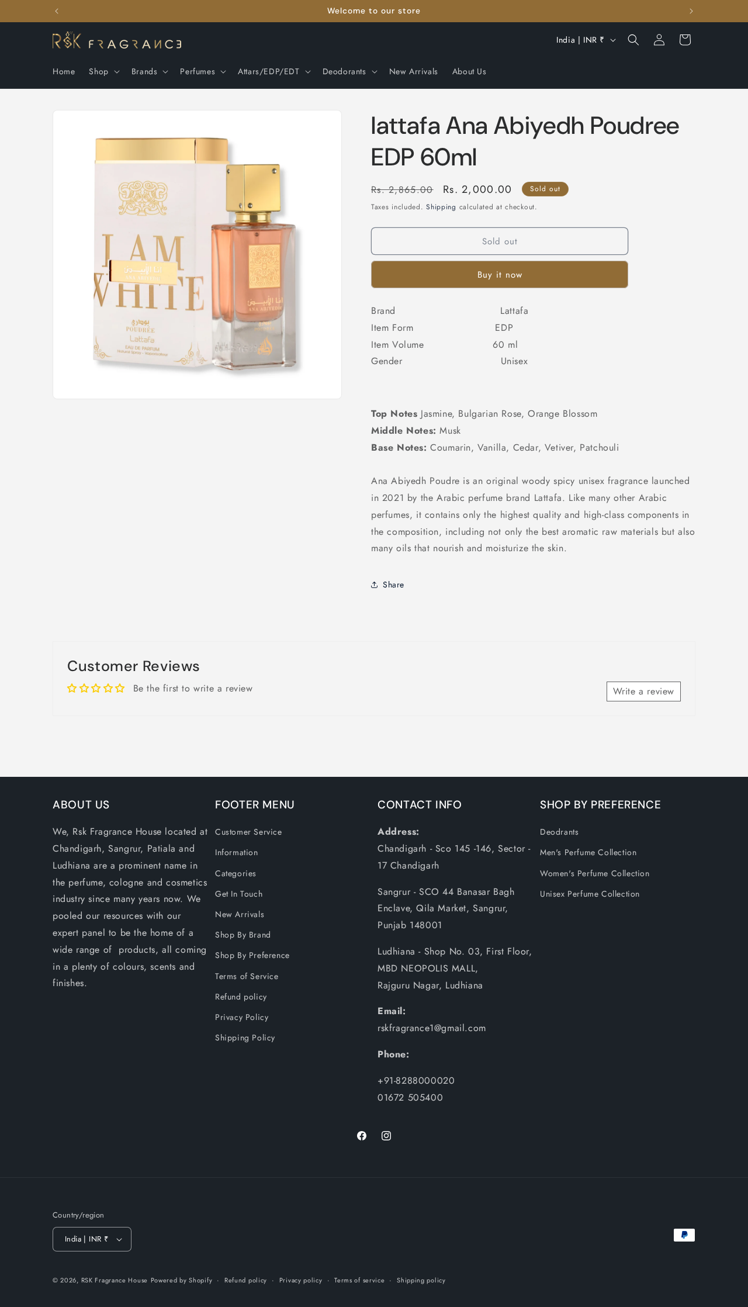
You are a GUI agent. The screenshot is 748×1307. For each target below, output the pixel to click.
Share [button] (393, 584)
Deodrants (559, 832)
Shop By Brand (243, 935)
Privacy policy (301, 1280)
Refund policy (241, 996)
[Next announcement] (691, 11)
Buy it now (499, 274)
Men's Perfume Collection (588, 852)
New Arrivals (239, 914)
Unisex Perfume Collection (590, 894)
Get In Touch (238, 894)
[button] (103, 71)
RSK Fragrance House (114, 1280)
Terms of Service (247, 976)
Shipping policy (421, 1280)
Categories (236, 873)
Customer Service (248, 832)
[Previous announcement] (57, 11)
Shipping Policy (245, 1037)
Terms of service (359, 1280)
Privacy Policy (241, 1017)
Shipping (441, 207)
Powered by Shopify (182, 1280)
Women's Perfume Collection (595, 873)
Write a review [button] (643, 691)
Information (236, 852)
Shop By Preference (252, 955)
